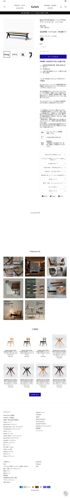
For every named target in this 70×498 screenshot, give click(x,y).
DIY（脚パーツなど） (8, 447)
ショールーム (39, 430)
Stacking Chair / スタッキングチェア (13, 426)
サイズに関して (53, 187)
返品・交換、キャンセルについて (53, 183)
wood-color (48, 36)
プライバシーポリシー (9, 480)
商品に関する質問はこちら (53, 154)
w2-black (42, 39)
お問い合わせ (6, 482)
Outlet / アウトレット (9, 456)
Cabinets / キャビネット (9, 440)
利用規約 (5, 475)
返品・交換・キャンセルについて (12, 468)
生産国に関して (53, 163)
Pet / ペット (6, 444)
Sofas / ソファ (7, 431)
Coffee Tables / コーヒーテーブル (12, 435)
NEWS (37, 417)
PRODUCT (17, 5)
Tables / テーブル (8, 433)
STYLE (23, 5)
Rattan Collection (40, 419)
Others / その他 (7, 449)
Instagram (38, 461)
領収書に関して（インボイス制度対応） (53, 175)
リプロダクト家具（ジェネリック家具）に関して (16, 466)
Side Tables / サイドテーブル (11, 438)
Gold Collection (40, 421)
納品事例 (38, 428)
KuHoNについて (40, 412)
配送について (53, 179)
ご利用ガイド (6, 461)
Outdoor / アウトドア (9, 442)
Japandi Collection (41, 423)
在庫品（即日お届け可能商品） (11, 420)
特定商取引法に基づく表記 (10, 477)
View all (35, 394)
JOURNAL (54, 5)
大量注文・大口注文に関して (53, 171)
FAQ (4, 1)
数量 (41, 44)
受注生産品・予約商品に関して (53, 167)
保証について (53, 190)
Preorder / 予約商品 (8, 417)
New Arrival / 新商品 (8, 415)
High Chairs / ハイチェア (10, 424)
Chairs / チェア (7, 422)
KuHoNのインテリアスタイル (43, 426)
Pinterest (38, 464)
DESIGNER (47, 5)
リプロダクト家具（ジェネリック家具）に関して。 (53, 159)
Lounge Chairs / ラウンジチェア (11, 429)
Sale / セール (6, 453)
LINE (37, 466)
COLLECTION (19, 8)
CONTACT (50, 8)
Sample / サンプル (8, 451)
